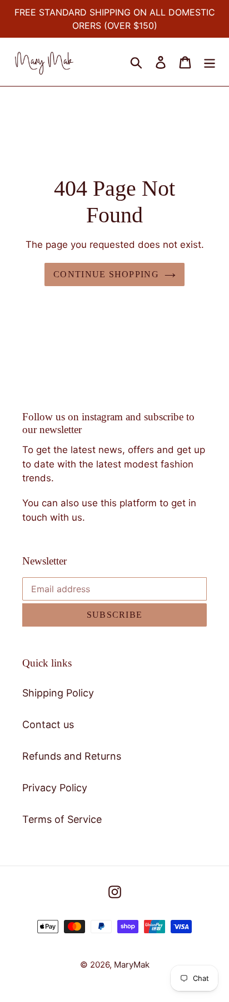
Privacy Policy (54, 788)
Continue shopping (106, 274)
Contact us (48, 724)
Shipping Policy (58, 693)
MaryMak (132, 964)
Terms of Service (62, 819)
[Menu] (209, 62)
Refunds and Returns (71, 756)
